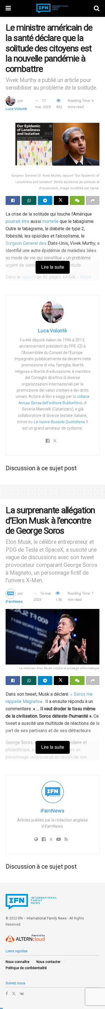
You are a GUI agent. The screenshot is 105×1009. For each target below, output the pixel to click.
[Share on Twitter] (61, 200)
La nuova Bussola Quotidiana (59, 421)
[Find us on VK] (22, 993)
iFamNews (14, 601)
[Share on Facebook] (13, 200)
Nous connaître (17, 962)
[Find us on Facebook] (7, 993)
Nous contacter (48, 962)
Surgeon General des (26, 243)
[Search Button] (96, 8)
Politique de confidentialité (26, 968)
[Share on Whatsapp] (29, 200)
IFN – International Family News (42, 918)
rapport (28, 277)
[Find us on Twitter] (14, 993)
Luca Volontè (16, 109)
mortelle (50, 221)
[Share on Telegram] (45, 200)
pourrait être (17, 221)
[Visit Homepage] (52, 8)
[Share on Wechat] (77, 200)
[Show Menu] (8, 8)
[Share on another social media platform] (92, 200)
